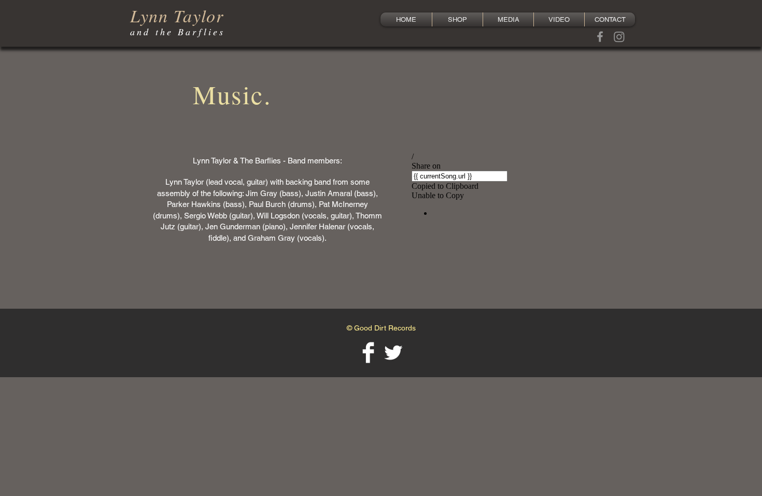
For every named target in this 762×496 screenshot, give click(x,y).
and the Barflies (177, 31)
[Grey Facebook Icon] (600, 37)
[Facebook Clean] (368, 352)
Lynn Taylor (177, 15)
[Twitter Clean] (393, 352)
